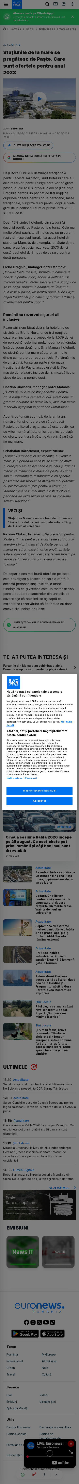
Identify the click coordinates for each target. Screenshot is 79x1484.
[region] (39, 742)
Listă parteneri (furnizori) (21, 778)
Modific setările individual (39, 790)
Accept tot (39, 800)
